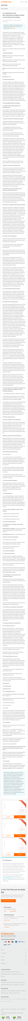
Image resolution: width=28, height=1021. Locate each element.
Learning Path (15, 984)
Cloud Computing (11, 990)
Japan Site (3, 982)
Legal (19, 1009)
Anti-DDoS (17, 971)
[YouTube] (11, 936)
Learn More (8, 816)
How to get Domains (20, 982)
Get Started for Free (8, 900)
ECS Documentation (11, 982)
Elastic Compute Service (6, 971)
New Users (21, 984)
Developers (23, 990)
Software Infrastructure (6, 984)
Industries (18, 990)
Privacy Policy (13, 1009)
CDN (13, 971)
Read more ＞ (13, 28)
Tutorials (11, 993)
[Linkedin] (5, 936)
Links (2, 1010)
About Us (7, 1009)
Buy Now (20, 816)
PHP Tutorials (16, 993)
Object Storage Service (6, 974)
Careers (3, 1009)
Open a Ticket (7, 920)
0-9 (11, 1001)
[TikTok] (14, 936)
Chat (5, 911)
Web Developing (4, 993)
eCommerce (14, 974)
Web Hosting (20, 974)
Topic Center (4, 990)
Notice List (23, 1009)
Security (3, 976)
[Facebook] (2, 936)
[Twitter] (8, 936)
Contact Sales (13, 911)
